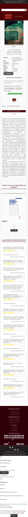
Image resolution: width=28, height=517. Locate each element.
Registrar (8, 17)
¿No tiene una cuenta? (7, 477)
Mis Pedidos (14, 429)
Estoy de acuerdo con (13, 511)
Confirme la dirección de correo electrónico (12, 495)
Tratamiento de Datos (14, 420)
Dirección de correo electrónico (8, 492)
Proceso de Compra (14, 414)
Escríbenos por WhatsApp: (20, 453)
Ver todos (14, 230)
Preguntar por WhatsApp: (14, 93)
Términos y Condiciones (14, 419)
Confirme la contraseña (6, 507)
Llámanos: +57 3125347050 (7, 453)
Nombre (2, 485)
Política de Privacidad (14, 422)
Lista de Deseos (14, 430)
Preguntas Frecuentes (15, 412)
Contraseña (3, 466)
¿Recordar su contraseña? (7, 470)
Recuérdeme (4, 475)
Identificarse (8, 15)
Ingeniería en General (13, 106)
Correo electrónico (5, 463)
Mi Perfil (14, 427)
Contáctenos (14, 411)
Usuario (2, 488)
